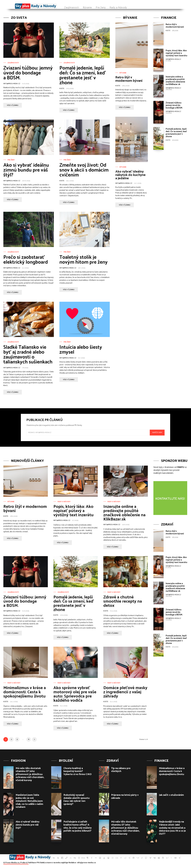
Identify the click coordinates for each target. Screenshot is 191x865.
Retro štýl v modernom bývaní (128, 79)
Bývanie (123, 73)
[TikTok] (142, 858)
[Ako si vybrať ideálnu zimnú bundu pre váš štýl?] (28, 137)
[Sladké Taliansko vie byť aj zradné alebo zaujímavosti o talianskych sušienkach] (28, 319)
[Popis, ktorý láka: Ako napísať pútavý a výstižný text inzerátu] (158, 60)
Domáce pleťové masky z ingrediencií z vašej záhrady (125, 692)
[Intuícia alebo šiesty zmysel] (84, 319)
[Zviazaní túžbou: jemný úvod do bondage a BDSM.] (28, 40)
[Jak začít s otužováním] (152, 804)
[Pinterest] (121, 858)
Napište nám (157, 432)
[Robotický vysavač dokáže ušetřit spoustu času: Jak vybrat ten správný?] (56, 804)
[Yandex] (171, 858)
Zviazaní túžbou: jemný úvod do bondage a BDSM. (28, 73)
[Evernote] (87, 858)
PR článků (41, 863)
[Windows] (159, 858)
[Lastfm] (117, 858)
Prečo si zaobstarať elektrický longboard (25, 259)
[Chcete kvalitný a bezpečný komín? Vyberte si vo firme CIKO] (56, 777)
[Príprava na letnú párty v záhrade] (104, 804)
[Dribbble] (79, 858)
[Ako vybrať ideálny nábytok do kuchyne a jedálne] (131, 139)
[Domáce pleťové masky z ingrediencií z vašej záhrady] (125, 662)
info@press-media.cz (11, 83)
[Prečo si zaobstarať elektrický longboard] (28, 229)
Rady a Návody (64, 502)
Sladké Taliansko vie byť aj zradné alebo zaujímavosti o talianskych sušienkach (27, 354)
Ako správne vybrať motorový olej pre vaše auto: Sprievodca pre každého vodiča (74, 694)
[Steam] (138, 858)
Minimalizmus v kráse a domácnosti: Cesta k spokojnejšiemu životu (24, 692)
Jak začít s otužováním (171, 795)
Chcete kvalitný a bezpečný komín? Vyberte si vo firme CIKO (77, 771)
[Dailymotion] (62, 858)
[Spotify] (133, 858)
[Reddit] (125, 858)
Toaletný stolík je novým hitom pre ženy (83, 259)
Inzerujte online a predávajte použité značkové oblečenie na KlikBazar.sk (175, 80)
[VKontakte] (154, 858)
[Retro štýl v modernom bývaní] (131, 45)
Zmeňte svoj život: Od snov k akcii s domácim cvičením (84, 170)
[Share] (129, 858)
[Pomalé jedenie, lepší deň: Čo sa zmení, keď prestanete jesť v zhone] (84, 40)
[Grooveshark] (108, 858)
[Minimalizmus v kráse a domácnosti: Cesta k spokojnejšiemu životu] (25, 662)
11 (28, 739)
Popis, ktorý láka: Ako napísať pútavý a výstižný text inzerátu (176, 53)
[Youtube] (175, 858)
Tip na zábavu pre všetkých (120, 769)
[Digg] (75, 858)
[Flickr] (96, 858)
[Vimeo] (150, 858)
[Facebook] (92, 858)
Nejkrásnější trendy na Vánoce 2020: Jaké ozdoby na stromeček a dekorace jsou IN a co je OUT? (172, 828)
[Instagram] (113, 858)
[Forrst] (104, 858)
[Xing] (180, 858)
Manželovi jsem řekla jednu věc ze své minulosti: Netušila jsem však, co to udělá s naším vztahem (29, 801)
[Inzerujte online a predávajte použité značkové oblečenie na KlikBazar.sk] (158, 86)
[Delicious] (66, 858)
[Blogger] (58, 858)
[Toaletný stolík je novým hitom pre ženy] (84, 229)
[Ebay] (83, 858)
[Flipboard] (100, 858)
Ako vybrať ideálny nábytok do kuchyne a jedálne (130, 175)
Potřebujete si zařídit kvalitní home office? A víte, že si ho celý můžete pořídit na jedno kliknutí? (77, 826)
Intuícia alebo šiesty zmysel (80, 349)
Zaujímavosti (13, 63)
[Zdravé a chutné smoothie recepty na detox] (125, 571)
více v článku (12, 105)
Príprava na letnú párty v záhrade (125, 796)
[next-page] (34, 739)
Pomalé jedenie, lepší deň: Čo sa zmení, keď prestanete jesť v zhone (82, 75)
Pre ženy (11, 160)
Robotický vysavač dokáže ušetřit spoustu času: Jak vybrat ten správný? (76, 799)
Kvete (61, 88)
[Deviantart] (71, 858)
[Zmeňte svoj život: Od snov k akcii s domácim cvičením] (84, 137)
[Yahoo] (167, 858)
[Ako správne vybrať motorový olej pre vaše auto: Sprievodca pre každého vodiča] (75, 662)
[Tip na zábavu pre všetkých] (104, 777)
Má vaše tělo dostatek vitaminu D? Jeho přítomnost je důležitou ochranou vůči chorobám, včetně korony (30, 774)
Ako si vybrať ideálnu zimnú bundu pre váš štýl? (26, 170)
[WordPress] (163, 858)
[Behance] (54, 858)
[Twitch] (146, 858)
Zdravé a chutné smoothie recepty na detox (122, 601)
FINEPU (180, 467)
